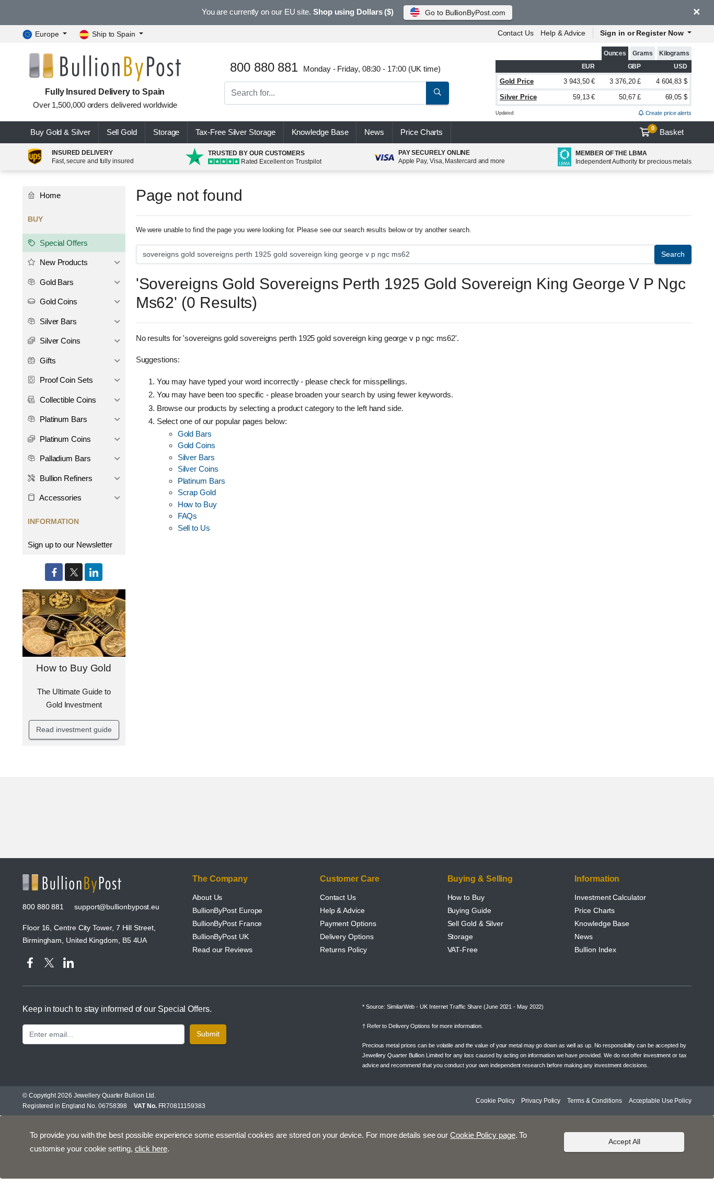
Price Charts (594, 910)
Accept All (624, 1141)
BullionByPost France (227, 923)
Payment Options (348, 923)
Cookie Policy (495, 1100)
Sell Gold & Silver (475, 923)
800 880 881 (43, 907)
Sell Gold (122, 132)
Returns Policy (343, 949)
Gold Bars (195, 433)
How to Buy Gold (73, 668)
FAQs (188, 515)
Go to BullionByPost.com (465, 12)
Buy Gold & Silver (60, 132)
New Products (63, 262)
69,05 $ (676, 97)
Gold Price (517, 81)
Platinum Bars (201, 480)
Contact (516, 33)
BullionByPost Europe (227, 910)
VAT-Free (462, 949)
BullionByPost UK (220, 936)
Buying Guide (469, 910)
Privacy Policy (540, 1100)
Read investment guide (73, 729)
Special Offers (63, 242)
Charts (421, 132)
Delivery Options (347, 936)
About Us (207, 897)
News (374, 132)
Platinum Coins (64, 439)
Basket (667, 130)
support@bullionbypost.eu (116, 907)
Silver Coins (198, 468)
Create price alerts (668, 113)
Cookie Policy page (482, 1135)
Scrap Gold (197, 492)
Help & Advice (562, 33)
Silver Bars (196, 457)
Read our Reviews (222, 949)
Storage (166, 132)
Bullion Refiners (65, 478)
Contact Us (338, 897)
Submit (208, 1034)
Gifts (47, 360)
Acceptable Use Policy (660, 1100)
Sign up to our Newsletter (70, 544)
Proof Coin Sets (65, 379)
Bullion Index (595, 949)
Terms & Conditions (594, 1100)
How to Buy (197, 504)
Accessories (60, 497)
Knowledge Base (320, 132)
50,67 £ (630, 97)
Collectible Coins (67, 399)
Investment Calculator (610, 897)
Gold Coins (196, 445)
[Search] (437, 93)
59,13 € (584, 97)
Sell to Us (194, 527)
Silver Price (518, 97)
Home (49, 195)
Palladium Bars (64, 458)
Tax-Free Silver (235, 132)
